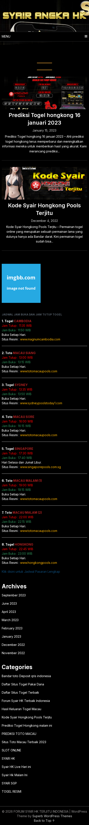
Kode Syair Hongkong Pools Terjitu (27, 717)
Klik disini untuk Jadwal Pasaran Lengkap (31, 571)
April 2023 (9, 612)
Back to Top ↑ (44, 820)
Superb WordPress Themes (52, 816)
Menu (6, 36)
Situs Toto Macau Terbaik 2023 (24, 742)
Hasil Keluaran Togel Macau (21, 709)
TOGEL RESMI (11, 791)
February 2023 (12, 628)
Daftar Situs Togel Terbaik (20, 692)
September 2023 (14, 595)
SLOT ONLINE (11, 750)
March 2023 (10, 620)
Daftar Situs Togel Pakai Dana (23, 684)
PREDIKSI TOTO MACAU (19, 734)
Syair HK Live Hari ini (16, 767)
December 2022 (13, 645)
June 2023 (9, 603)
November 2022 (13, 653)
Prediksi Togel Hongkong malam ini (27, 725)
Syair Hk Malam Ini (14, 775)
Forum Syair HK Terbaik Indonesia (26, 701)
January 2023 (11, 636)
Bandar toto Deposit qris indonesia (26, 676)
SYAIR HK (8, 758)
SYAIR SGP (9, 783)
